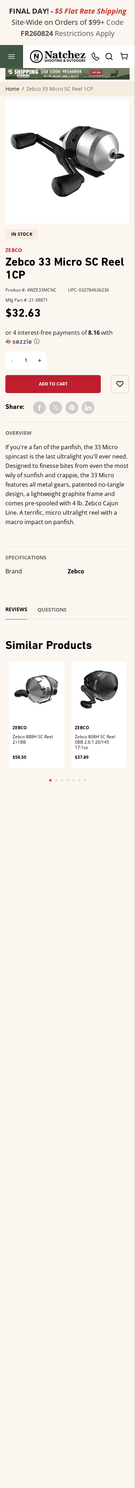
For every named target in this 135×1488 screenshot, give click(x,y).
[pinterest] (72, 407)
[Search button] (108, 56)
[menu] (11, 56)
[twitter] (55, 407)
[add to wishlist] (120, 384)
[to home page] (58, 56)
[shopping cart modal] (124, 56)
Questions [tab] (52, 610)
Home (12, 89)
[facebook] (39, 407)
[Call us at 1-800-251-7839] (97, 56)
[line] (88, 407)
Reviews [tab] (16, 609)
